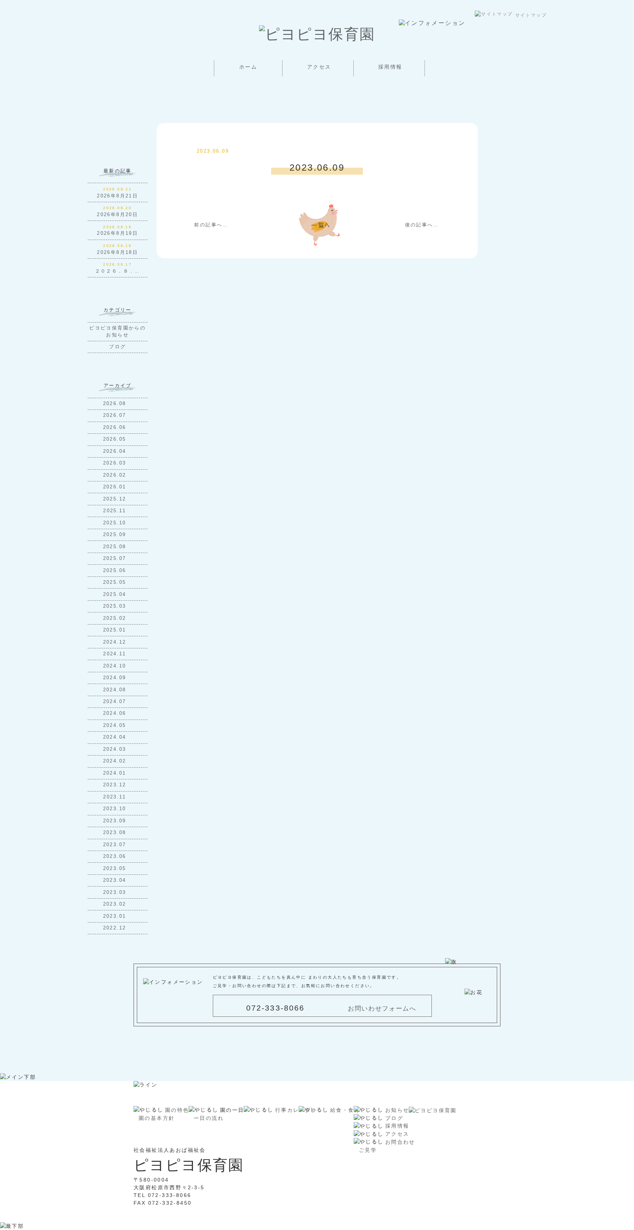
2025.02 (115, 618)
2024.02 (115, 761)
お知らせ (397, 1110)
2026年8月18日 (117, 252)
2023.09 (115, 820)
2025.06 (115, 570)
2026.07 (115, 415)
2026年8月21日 (117, 196)
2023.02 (115, 904)
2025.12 (115, 499)
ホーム (248, 67)
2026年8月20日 (117, 214)
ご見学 (368, 1150)
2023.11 (115, 797)
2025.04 (115, 594)
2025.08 (115, 546)
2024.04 (115, 737)
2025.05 (115, 582)
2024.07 (115, 701)
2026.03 (115, 463)
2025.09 (115, 534)
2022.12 (115, 928)
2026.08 (115, 403)
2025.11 (115, 510)
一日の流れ (209, 1118)
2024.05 (115, 725)
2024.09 (115, 677)
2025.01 (115, 630)
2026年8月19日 (117, 233)
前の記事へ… (211, 225)
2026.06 (115, 427)
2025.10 (115, 522)
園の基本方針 (157, 1118)
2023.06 (115, 856)
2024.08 (115, 689)
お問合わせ (400, 1142)
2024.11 (115, 653)
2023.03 (115, 892)
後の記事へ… (422, 225)
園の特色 (177, 1110)
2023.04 (115, 880)
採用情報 (390, 67)
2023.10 (115, 808)
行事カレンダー (296, 1110)
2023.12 (115, 784)
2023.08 (115, 832)
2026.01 (115, 487)
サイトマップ (530, 14)
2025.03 (115, 606)
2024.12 (115, 642)
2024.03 (115, 749)
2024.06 (115, 713)
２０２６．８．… (117, 271)
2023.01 (115, 916)
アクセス (319, 67)
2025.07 (115, 558)
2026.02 (115, 475)
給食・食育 (345, 1110)
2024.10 (115, 666)
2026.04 (115, 451)
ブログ (117, 346)
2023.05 (115, 868)
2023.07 (115, 844)
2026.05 (115, 439)
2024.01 (115, 773)
